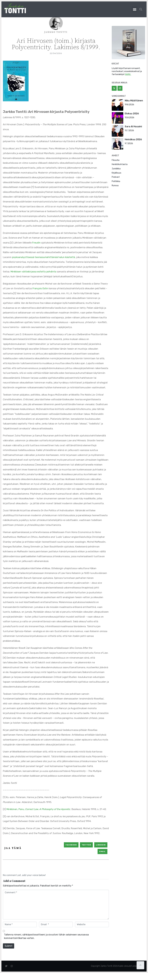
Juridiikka (116, 168)
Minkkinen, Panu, (38, 809)
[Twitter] (114, 88)
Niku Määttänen (134, 100)
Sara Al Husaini (133, 126)
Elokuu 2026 (132, 113)
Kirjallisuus (116, 173)
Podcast (116, 177)
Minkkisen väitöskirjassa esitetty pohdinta (33, 271)
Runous (115, 185)
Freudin (36, 242)
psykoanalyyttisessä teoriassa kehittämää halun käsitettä (43, 257)
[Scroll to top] (140, 965)
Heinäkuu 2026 (133, 139)
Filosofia (115, 160)
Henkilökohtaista (119, 164)
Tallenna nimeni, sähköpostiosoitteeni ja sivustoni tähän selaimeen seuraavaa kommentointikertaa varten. (46, 936)
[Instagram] (120, 88)
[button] (134, 9)
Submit (8, 945)
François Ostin (40, 288)
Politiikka (116, 181)
